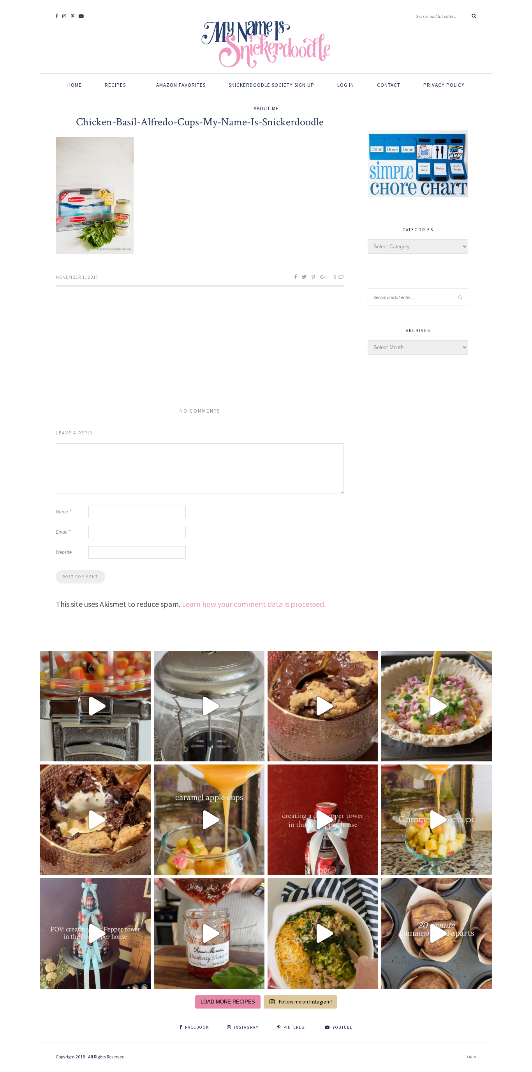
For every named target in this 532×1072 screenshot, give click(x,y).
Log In (345, 85)
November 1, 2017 (77, 277)
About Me (266, 108)
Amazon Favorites (181, 85)
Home (74, 85)
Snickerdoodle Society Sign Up (271, 85)
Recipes (115, 85)
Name (63, 511)
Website (64, 552)
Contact (388, 85)
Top (469, 1057)
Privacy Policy (444, 85)
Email (63, 532)
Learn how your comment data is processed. (254, 604)
